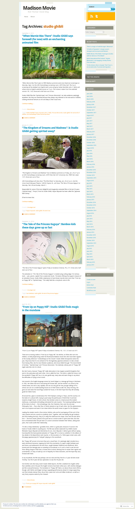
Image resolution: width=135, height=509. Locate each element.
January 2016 (90, 167)
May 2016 (89, 156)
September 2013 (91, 243)
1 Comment (27, 487)
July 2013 (89, 248)
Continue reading (28, 103)
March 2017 (90, 129)
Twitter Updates (93, 77)
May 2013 (89, 254)
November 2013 (91, 237)
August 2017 (90, 115)
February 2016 (91, 164)
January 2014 (90, 232)
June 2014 (89, 218)
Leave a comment (29, 117)
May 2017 (89, 123)
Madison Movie (39, 8)
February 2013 (91, 262)
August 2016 (90, 148)
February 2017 (91, 131)
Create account (91, 279)
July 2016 (89, 150)
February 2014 (91, 229)
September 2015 (91, 178)
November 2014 (91, 205)
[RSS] (92, 16)
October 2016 (91, 142)
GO (113, 9)
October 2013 (91, 240)
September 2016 (91, 145)
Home (26, 16)
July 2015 (89, 183)
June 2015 (89, 186)
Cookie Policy (40, 506)
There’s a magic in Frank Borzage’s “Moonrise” (100, 46)
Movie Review (31, 109)
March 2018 (90, 99)
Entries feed (90, 285)
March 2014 (90, 227)
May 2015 (89, 188)
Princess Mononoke (57, 112)
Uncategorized (31, 207)
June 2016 (89, 153)
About (33, 16)
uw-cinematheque (32, 114)
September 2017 (91, 112)
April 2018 (90, 96)
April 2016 (90, 159)
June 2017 (89, 121)
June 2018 (89, 93)
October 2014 (91, 208)
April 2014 (90, 224)
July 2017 (89, 118)
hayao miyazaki (39, 112)
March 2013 (90, 259)
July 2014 (89, 216)
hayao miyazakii (43, 483)
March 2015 (90, 194)
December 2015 (91, 169)
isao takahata (30, 293)
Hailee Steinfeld (30, 112)
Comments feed (91, 287)
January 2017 (90, 134)
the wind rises (46, 210)
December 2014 (91, 202)
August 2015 (90, 180)
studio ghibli (66, 112)
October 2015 (91, 175)
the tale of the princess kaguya (50, 293)
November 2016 (91, 140)
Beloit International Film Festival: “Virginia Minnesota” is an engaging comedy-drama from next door (99, 60)
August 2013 (90, 246)
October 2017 (91, 110)
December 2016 (91, 137)
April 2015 (90, 191)
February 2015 (91, 197)
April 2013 (90, 256)
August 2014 (90, 213)
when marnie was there (43, 114)
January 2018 (90, 104)
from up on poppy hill (32, 483)
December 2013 (91, 235)
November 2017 (91, 107)
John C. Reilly (47, 112)
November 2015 (91, 172)
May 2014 (89, 221)
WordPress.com (91, 290)
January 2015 (90, 199)
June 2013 (89, 251)
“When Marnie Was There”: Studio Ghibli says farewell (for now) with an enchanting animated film (47, 39)
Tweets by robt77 (90, 81)
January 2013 (90, 265)
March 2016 (90, 161)
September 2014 (91, 210)
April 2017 (90, 126)
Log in (88, 282)
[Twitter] (97, 16)
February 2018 (91, 101)
